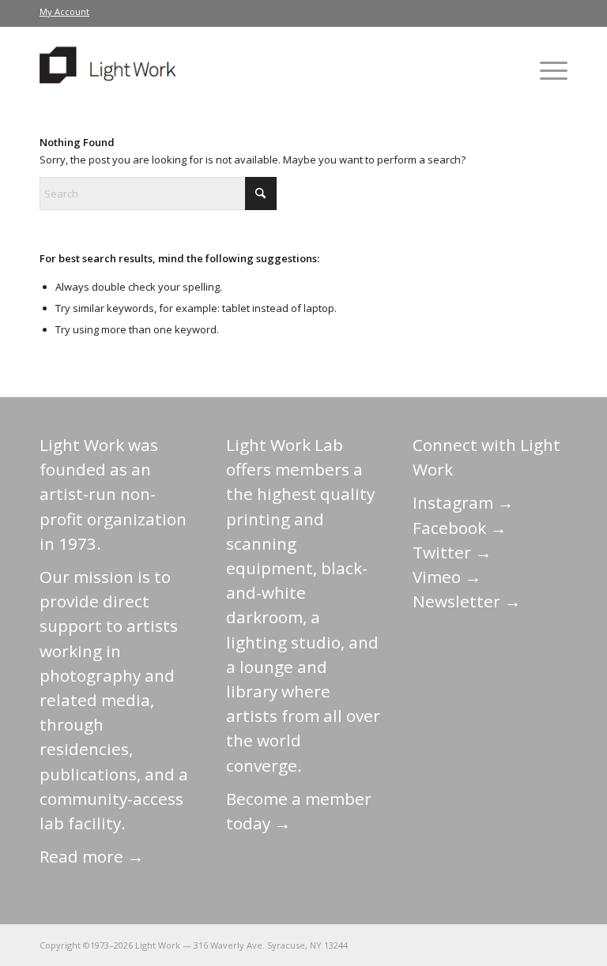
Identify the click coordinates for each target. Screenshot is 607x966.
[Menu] (545, 70)
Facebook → (460, 528)
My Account (64, 11)
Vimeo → (447, 577)
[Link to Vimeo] (508, 945)
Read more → (92, 856)
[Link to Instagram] (484, 945)
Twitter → (452, 552)
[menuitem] (64, 12)
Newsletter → (467, 601)
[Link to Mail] (413, 945)
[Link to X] (437, 945)
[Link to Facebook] (461, 945)
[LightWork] (111, 70)
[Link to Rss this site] (555, 945)
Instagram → (463, 502)
